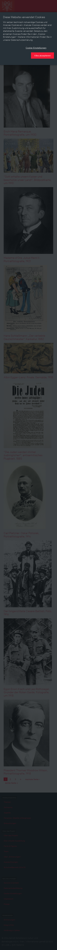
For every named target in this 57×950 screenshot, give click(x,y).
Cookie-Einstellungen (36, 47)
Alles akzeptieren (42, 55)
